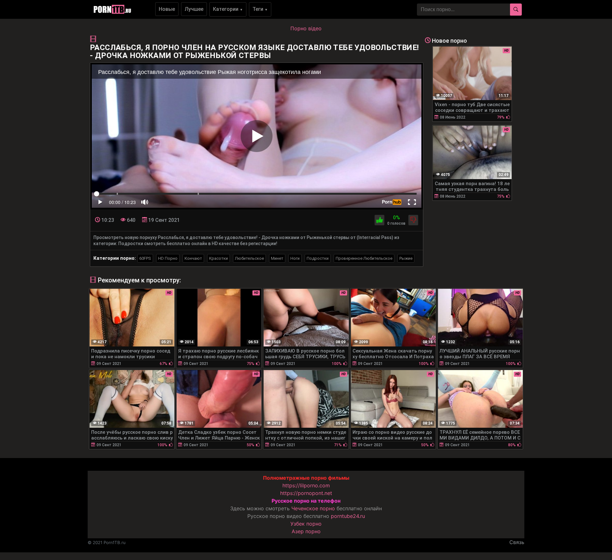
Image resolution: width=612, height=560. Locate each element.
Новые (167, 9)
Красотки (218, 258)
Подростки (318, 258)
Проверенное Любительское (364, 258)
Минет (277, 258)
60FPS (145, 258)
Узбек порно (306, 523)
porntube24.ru (348, 516)
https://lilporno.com (306, 485)
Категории (228, 9)
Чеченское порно (313, 508)
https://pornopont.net (306, 493)
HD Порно (168, 258)
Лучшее (194, 9)
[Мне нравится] (379, 220)
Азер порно (306, 531)
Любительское (249, 258)
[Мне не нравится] (413, 220)
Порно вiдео (306, 28)
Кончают (193, 258)
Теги (260, 9)
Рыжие (405, 258)
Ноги (295, 258)
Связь (516, 542)
